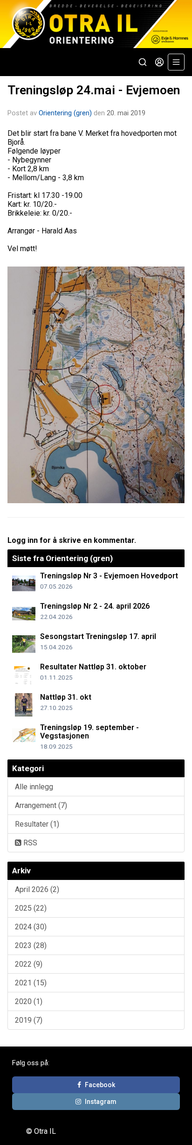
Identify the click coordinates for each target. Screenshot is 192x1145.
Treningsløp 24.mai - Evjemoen (93, 90)
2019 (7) (28, 1020)
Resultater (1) (37, 824)
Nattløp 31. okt (65, 697)
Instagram (101, 1101)
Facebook (100, 1085)
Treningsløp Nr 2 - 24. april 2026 (95, 606)
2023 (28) (31, 945)
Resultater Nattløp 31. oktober (93, 666)
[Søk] (142, 62)
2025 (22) (31, 908)
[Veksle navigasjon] (176, 62)
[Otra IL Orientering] (96, 24)
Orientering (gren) (65, 113)
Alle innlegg (34, 786)
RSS (29, 842)
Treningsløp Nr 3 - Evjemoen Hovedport (109, 575)
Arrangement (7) (41, 805)
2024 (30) (31, 926)
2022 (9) (28, 964)
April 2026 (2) (37, 889)
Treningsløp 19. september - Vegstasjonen (89, 731)
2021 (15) (31, 982)
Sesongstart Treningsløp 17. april (98, 636)
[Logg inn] (159, 62)
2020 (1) (28, 1001)
